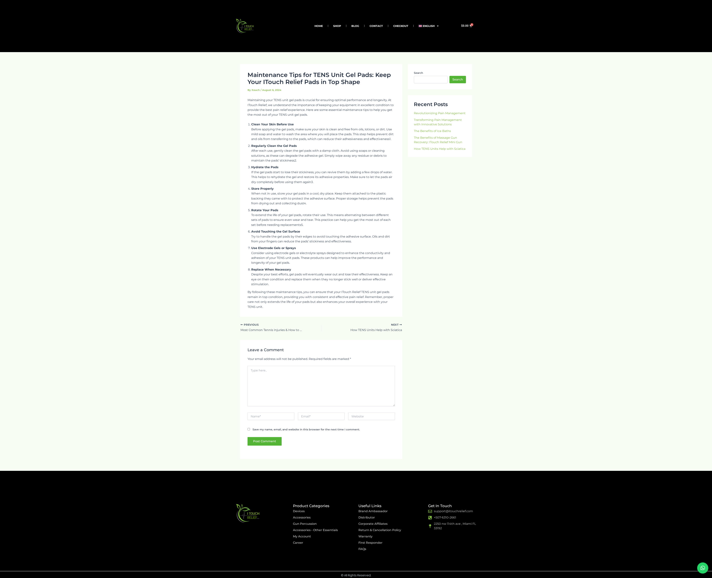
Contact (376, 26)
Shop (337, 26)
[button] (702, 568)
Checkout (400, 26)
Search (418, 73)
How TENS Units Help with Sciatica (439, 149)
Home (318, 26)
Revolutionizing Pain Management (440, 113)
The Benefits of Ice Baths (432, 131)
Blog (355, 26)
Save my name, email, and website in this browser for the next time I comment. (306, 429)
